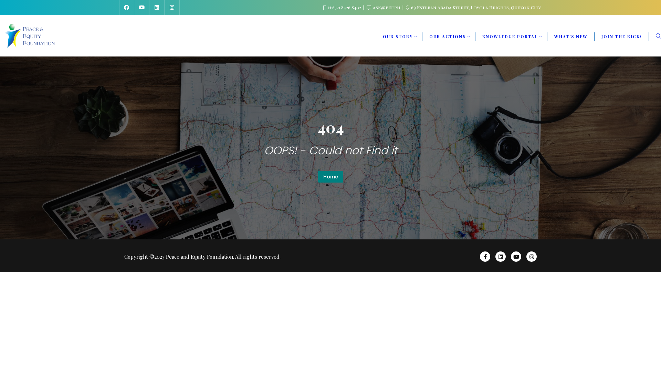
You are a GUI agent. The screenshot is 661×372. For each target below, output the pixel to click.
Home (330, 176)
